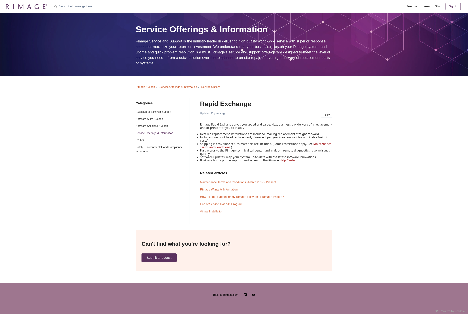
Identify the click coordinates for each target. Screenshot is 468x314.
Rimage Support (145, 86)
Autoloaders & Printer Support (153, 111)
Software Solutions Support (152, 125)
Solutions (411, 6)
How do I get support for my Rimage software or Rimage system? (242, 196)
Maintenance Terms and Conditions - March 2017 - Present (238, 182)
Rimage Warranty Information (219, 189)
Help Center (287, 160)
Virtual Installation (211, 211)
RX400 (140, 139)
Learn (426, 6)
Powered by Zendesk (452, 311)
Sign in (453, 6)
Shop (438, 6)
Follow (326, 114)
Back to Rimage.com (225, 294)
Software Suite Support (149, 118)
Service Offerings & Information (178, 86)
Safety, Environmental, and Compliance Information (159, 149)
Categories (144, 103)
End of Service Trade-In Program (221, 204)
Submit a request (159, 257)
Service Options (210, 86)
